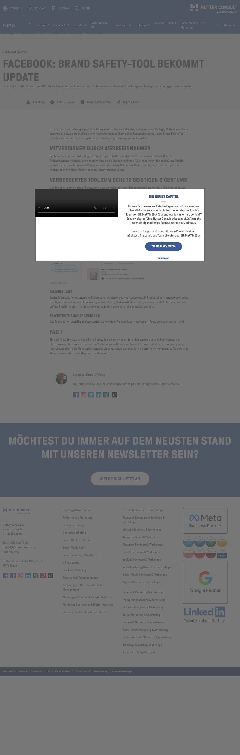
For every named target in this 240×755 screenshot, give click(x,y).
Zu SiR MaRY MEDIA (164, 246)
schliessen (163, 258)
